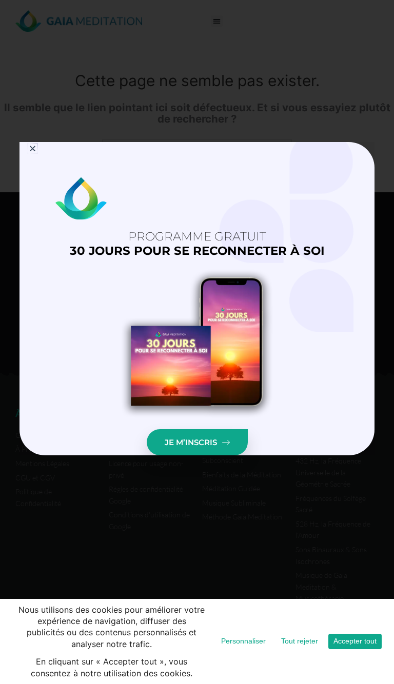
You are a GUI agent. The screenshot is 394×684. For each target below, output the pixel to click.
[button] (32, 148)
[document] (197, 342)
